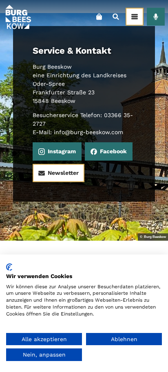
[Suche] (115, 16)
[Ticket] (99, 16)
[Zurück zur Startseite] (18, 16)
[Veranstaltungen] (156, 17)
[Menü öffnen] (135, 17)
